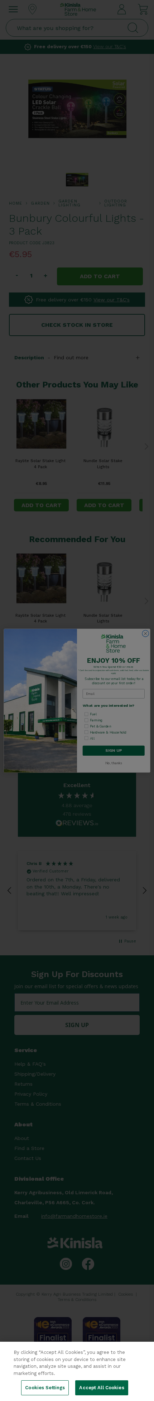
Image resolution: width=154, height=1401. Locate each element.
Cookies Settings (45, 1387)
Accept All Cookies (101, 1387)
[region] (77, 1371)
